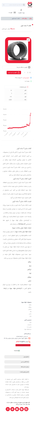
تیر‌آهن (29, 309)
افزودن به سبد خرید (12, 72)
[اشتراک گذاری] (28, 39)
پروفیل (29, 277)
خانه (30, 322)
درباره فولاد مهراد (27, 329)
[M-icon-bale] (22, 409)
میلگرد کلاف (24, 18)
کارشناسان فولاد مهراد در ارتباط (13, 288)
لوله (30, 273)
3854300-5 (22, 342)
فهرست (11, 13)
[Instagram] (8, 409)
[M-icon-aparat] (12, 409)
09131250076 (21, 224)
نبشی (29, 281)
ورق (30, 266)
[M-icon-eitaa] (26, 409)
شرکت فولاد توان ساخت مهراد (23, 232)
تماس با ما (29, 327)
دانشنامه (29, 325)
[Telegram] (17, 409)
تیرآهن (29, 269)
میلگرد (30, 18)
